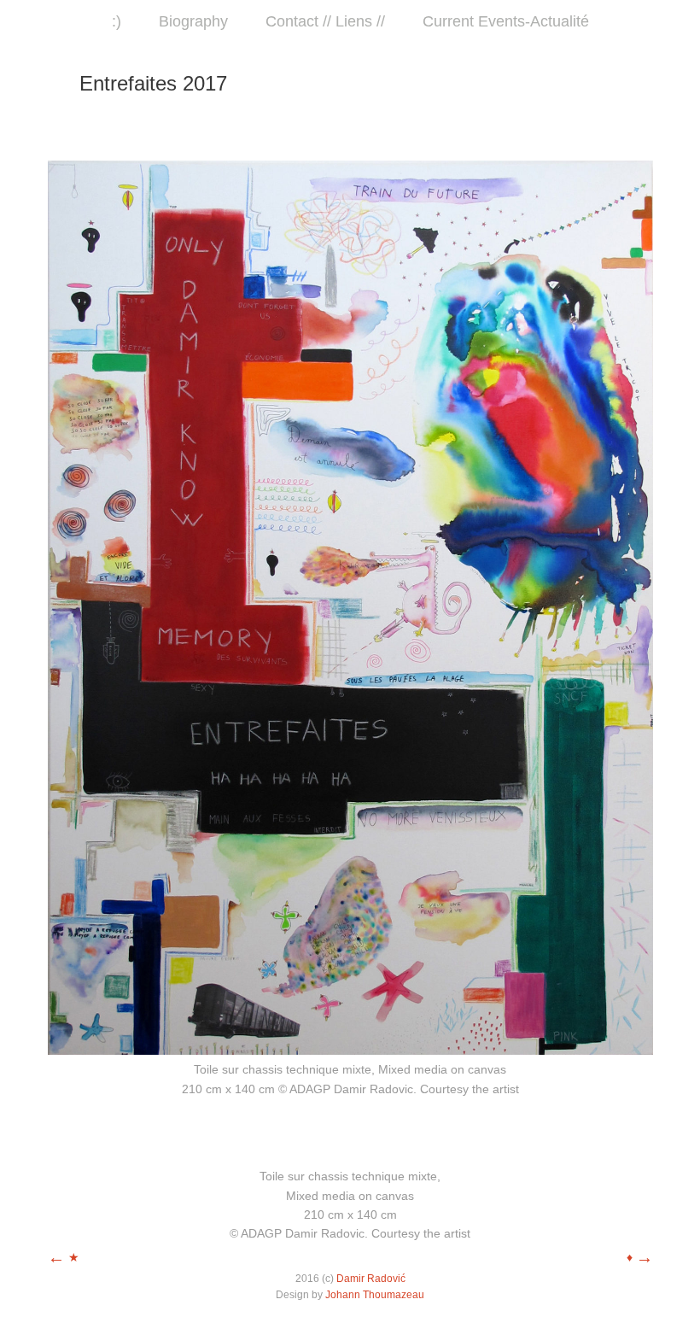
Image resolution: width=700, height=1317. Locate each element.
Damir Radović (370, 1279)
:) (116, 21)
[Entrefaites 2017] (350, 1050)
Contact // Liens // (325, 21)
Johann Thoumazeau (374, 1295)
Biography (193, 21)
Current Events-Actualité (506, 21)
